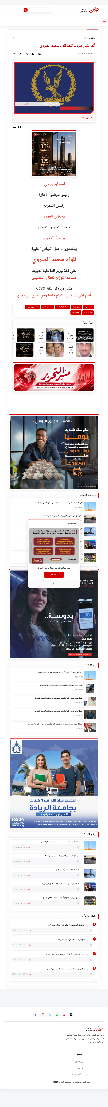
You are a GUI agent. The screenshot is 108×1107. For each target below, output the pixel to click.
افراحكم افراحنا (62, 306)
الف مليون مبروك (32, 306)
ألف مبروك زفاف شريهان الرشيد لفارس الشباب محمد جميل (40, 335)
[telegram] (33, 53)
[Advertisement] (60, 995)
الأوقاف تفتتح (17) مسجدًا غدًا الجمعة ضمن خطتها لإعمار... (60, 842)
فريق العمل (80, 1062)
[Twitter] (20, 53)
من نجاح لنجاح (47, 306)
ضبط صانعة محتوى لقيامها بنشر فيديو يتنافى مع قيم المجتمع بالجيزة (59, 698)
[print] (39, 53)
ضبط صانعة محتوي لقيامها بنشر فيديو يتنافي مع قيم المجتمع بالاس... (59, 711)
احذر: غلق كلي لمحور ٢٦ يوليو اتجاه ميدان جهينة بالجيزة (63, 516)
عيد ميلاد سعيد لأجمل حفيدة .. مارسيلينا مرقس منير (40, 350)
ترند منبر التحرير (88, 495)
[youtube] (64, 1014)
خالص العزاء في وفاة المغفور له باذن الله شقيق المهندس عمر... (70, 335)
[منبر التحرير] (89, 10)
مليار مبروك (76, 306)
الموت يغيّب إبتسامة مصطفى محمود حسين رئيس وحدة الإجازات (70, 350)
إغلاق (54, 583)
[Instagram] (42, 1014)
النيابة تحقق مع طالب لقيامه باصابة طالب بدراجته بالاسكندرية (61, 685)
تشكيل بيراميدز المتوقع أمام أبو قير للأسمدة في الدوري (61, 897)
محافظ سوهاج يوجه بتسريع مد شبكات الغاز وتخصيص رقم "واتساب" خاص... (55, 724)
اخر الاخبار (90, 665)
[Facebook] (14, 53)
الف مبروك (88, 306)
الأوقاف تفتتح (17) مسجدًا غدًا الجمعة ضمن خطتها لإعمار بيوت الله (60, 503)
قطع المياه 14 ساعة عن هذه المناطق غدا (66, 870)
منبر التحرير (88, 312)
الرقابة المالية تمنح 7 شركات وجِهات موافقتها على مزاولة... (60, 883)
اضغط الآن (54, 575)
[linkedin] (71, 1014)
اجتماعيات (75, 312)
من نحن (80, 1068)
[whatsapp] (26, 53)
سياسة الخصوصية (80, 1074)
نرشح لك (91, 834)
